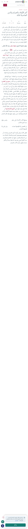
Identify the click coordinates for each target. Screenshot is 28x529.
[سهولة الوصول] (5, 2)
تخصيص (16, 520)
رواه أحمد (5, 55)
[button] (13, 23)
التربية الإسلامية (10, 109)
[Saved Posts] (2, 2)
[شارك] (3, 521)
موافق (15, 525)
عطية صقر (13, 46)
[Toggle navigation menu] (26, 1)
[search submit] (5, 5)
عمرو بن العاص (6, 81)
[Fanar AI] (2, 525)
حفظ (25, 23)
